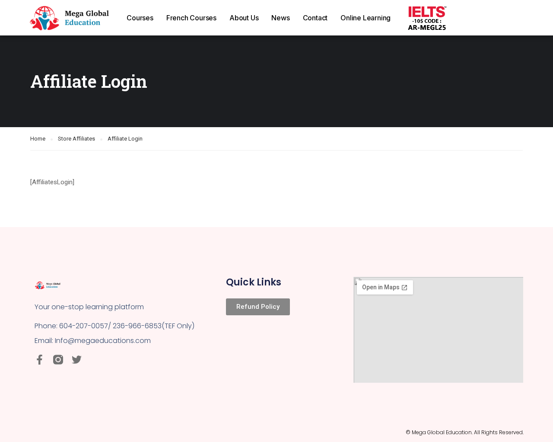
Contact (315, 17)
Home (37, 138)
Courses (140, 17)
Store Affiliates (76, 138)
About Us (243, 17)
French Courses (191, 17)
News (280, 17)
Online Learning (365, 17)
